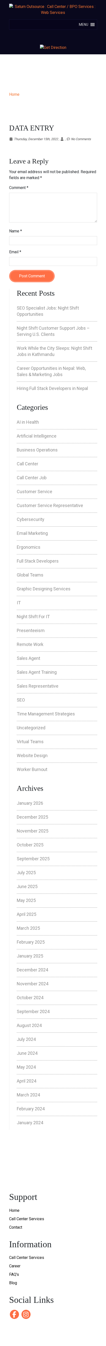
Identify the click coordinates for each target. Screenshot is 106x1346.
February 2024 (31, 1108)
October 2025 (30, 844)
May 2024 (26, 1067)
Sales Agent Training (37, 672)
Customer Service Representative (50, 505)
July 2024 (26, 1039)
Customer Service (34, 491)
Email (15, 252)
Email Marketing (32, 533)
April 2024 (26, 1081)
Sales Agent (28, 658)
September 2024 (33, 1011)
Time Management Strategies (46, 713)
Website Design (32, 755)
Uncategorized (31, 727)
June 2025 (27, 886)
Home (14, 94)
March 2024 (28, 1094)
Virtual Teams (30, 741)
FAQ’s (14, 1274)
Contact (15, 1227)
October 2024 (30, 997)
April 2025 (26, 914)
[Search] (53, 37)
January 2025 (30, 956)
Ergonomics (28, 547)
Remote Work (30, 644)
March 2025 (28, 928)
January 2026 (30, 803)
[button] (83, 25)
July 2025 (26, 872)
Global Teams (30, 574)
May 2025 (26, 900)
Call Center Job (32, 477)
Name (15, 231)
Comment (18, 187)
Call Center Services (26, 1219)
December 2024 (32, 969)
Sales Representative (37, 686)
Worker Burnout (32, 769)
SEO (21, 700)
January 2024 (30, 1122)
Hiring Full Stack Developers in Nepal (52, 388)
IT (19, 602)
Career (14, 1266)
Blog (13, 1283)
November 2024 (32, 983)
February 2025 (31, 942)
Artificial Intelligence (36, 436)
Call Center (27, 463)
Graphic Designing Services (44, 588)
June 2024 (27, 1053)
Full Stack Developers (38, 561)
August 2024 (29, 1025)
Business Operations (37, 449)
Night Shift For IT (33, 616)
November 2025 (32, 830)
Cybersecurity (30, 519)
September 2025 (33, 858)
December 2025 (32, 817)
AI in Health (28, 422)
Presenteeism (31, 630)
